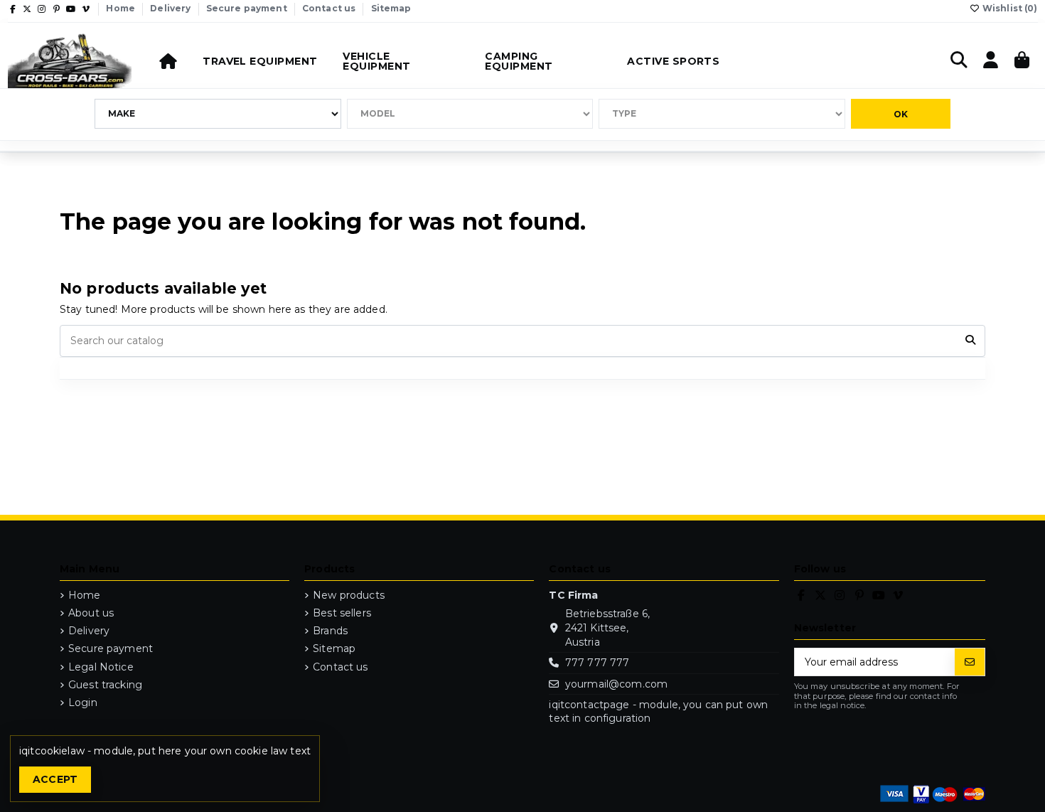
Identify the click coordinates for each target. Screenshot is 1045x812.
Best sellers (342, 613)
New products (349, 595)
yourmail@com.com (616, 684)
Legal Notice (101, 667)
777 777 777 (597, 662)
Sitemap (391, 8)
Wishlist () (1009, 8)
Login (82, 702)
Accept (55, 779)
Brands (330, 630)
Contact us (330, 8)
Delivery (171, 8)
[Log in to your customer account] (991, 60)
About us (91, 613)
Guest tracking (105, 684)
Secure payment (247, 8)
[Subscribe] (970, 661)
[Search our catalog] (970, 341)
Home (121, 8)
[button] (260, 60)
